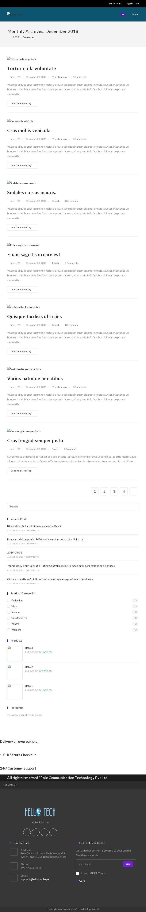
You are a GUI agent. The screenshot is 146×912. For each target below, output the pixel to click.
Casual (55, 201)
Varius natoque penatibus (35, 378)
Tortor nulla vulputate (31, 68)
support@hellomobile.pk (35, 879)
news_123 (15, 77)
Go (128, 864)
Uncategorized (19, 617)
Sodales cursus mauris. (31, 192)
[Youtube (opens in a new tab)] (21, 4)
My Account (115, 3)
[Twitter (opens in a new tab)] (8, 4)
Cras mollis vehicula (28, 130)
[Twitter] (27, 832)
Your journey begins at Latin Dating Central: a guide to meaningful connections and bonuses (61, 565)
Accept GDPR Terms (93, 873)
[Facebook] (36, 832)
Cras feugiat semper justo (35, 440)
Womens (16, 629)
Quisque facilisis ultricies (34, 316)
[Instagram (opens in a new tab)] (17, 4)
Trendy (55, 263)
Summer (16, 612)
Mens (14, 606)
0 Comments (79, 77)
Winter (15, 623)
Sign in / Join (133, 3)
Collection (17, 600)
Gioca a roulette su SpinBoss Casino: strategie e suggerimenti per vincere (50, 579)
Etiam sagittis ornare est (33, 254)
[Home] (8, 37)
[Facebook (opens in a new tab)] (12, 4)
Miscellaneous (59, 77)
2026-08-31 (14, 552)
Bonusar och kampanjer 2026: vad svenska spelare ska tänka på (45, 539)
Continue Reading (20, 103)
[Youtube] (53, 832)
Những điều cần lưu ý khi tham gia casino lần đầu (34, 526)
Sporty (55, 449)
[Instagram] (44, 832)
